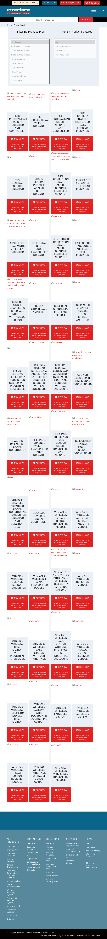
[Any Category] (30, 42)
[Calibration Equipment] (30, 46)
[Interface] (28, 11)
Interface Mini (13, 850)
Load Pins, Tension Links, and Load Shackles (13, 874)
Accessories (12, 915)
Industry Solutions (50, 853)
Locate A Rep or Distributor (33, 868)
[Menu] (92, 11)
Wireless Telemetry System (11, 892)
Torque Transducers (12, 866)
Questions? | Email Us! (70, 3)
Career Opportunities (32, 857)
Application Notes (51, 859)
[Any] (75, 42)
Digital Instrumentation (13, 885)
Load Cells (11, 846)
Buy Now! (19, 139)
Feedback (31, 843)
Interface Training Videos (52, 880)
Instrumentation (13, 881)
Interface (20, 933)
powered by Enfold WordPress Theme (39, 933)
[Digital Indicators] (30, 67)
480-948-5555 (92, 2)
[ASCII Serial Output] (75, 46)
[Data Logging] (30, 63)
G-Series (10, 919)
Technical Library (70, 861)
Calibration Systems (11, 910)
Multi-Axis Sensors (11, 860)
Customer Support (31, 848)
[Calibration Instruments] (30, 50)
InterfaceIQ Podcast (90, 855)
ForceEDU (50, 843)
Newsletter (90, 847)
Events (89, 843)
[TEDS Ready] (30, 80)
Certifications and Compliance (33, 863)
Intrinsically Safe (14, 906)
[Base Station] (75, 50)
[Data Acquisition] (30, 59)
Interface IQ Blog (93, 850)
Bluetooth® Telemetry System (12, 900)
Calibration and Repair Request (72, 844)
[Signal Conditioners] (30, 76)
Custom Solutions (50, 848)
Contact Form (32, 852)
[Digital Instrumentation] (30, 55)
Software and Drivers (72, 856)
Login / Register (49, 3)
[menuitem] (93, 11)
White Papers (52, 875)
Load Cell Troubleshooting (73, 850)
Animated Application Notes (51, 866)
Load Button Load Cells (12, 854)
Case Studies (52, 872)
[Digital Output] (30, 72)
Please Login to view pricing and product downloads (17, 146)
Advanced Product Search (24, 3)
